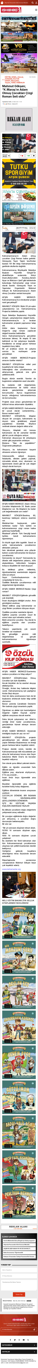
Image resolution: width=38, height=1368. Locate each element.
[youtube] (23, 1340)
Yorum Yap (19, 1294)
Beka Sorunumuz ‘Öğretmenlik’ (13, 1252)
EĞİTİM (8, 77)
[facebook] (10, 1340)
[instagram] (19, 1340)
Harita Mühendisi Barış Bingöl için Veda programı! (19, 1240)
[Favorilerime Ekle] (34, 155)
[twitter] (14, 1340)
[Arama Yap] (32, 2)
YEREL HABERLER (18, 83)
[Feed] (28, 1340)
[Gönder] (35, 1329)
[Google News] (10, 104)
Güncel (20, 77)
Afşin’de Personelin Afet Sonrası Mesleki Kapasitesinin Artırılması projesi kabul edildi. (18, 1245)
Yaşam (7, 83)
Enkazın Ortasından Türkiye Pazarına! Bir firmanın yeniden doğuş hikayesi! (19, 1257)
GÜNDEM (8, 79)
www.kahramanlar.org (11, 869)
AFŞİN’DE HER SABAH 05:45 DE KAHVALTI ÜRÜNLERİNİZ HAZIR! (17, 1249)
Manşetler (15, 81)
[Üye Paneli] (35, 2)
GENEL (14, 77)
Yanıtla (29, 1300)
